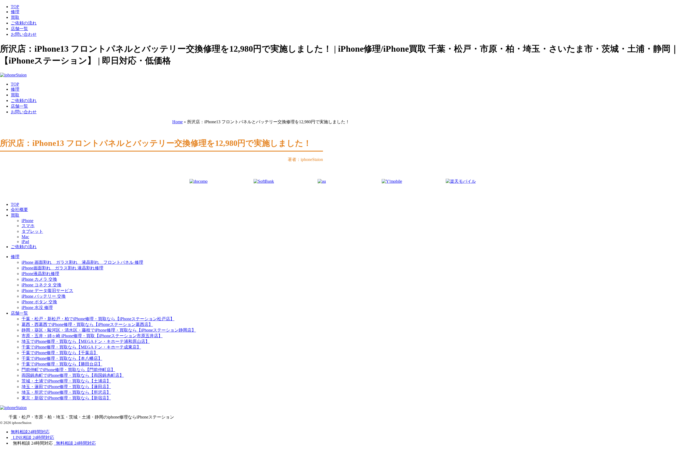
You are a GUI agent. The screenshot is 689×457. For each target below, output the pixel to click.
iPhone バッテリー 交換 (44, 296)
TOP (15, 6)
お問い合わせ (24, 34)
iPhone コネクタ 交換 (41, 285)
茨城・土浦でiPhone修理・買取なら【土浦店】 (66, 381)
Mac (25, 236)
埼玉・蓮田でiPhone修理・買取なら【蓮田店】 (66, 386)
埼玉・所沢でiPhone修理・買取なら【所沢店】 (66, 392)
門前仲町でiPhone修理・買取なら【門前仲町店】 (68, 369)
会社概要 (19, 209)
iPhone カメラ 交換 (39, 279)
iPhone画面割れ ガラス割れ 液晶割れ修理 (62, 268)
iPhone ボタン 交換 (39, 302)
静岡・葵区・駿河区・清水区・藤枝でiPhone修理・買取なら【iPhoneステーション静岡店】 (109, 330)
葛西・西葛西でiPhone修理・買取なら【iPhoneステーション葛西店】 (87, 324)
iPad (25, 241)
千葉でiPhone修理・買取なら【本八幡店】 (62, 358)
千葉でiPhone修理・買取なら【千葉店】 (60, 352)
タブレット (32, 231)
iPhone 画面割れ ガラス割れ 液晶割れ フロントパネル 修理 (82, 262)
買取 (15, 17)
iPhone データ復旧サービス (47, 290)
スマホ (28, 225)
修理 (15, 11)
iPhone (27, 220)
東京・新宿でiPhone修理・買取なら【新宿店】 (66, 398)
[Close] (31, 454)
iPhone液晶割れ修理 (40, 273)
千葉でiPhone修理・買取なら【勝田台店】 (62, 364)
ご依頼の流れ (24, 23)
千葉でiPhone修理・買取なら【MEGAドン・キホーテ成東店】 (81, 347)
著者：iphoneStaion (305, 159)
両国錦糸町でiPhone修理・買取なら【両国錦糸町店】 (73, 375)
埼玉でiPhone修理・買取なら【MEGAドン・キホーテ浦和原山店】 (86, 341)
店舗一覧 (19, 28)
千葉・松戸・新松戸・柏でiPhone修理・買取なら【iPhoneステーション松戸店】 (98, 319)
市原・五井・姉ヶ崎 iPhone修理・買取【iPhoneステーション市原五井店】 (92, 335)
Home (177, 121)
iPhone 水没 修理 (37, 307)
